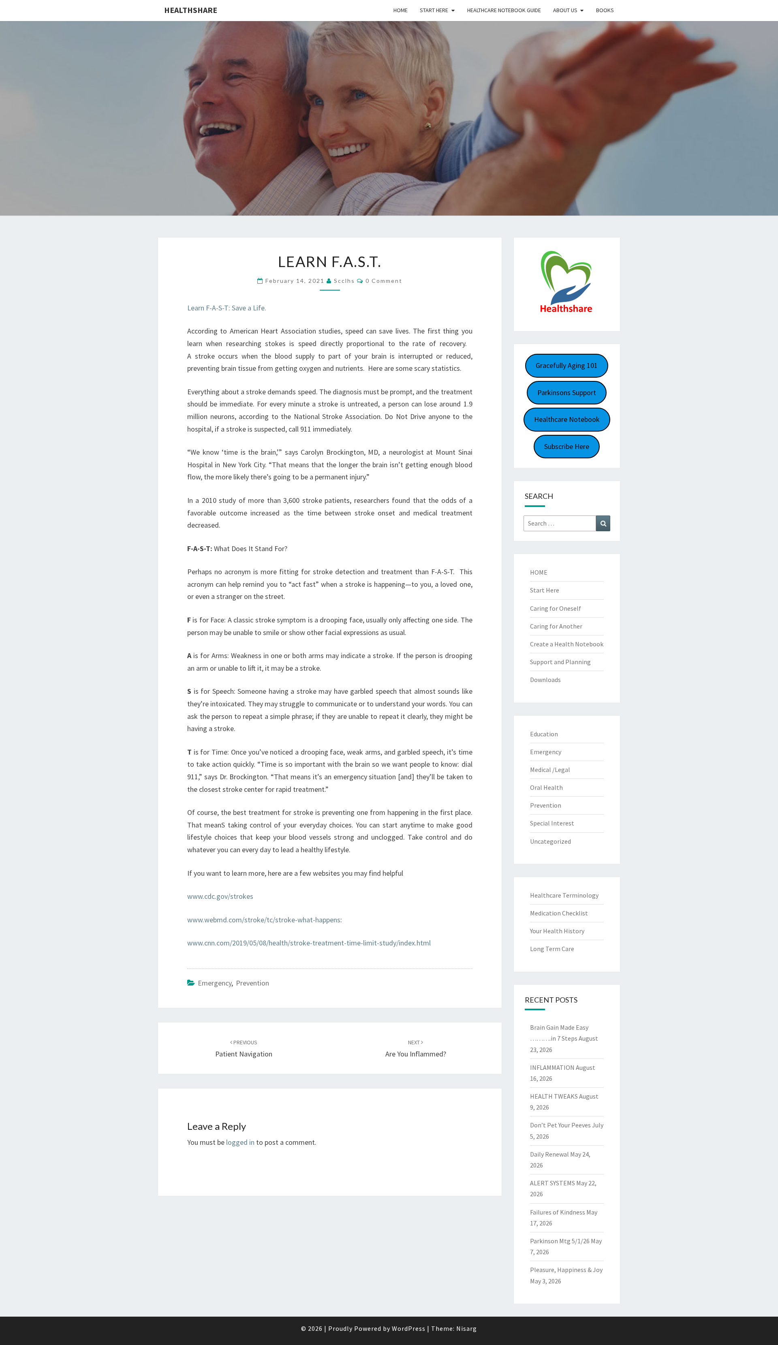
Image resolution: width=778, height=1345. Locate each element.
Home (400, 10)
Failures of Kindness (557, 1212)
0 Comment (383, 280)
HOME (538, 572)
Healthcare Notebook (567, 419)
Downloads (545, 680)
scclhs (344, 280)
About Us (565, 10)
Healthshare (190, 10)
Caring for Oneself (555, 608)
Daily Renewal (549, 1154)
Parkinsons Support (566, 392)
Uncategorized (550, 841)
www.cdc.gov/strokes (220, 896)
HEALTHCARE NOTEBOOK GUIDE (504, 10)
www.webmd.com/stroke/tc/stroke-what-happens (263, 919)
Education (544, 734)
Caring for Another (556, 626)
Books (605, 10)
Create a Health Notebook (566, 644)
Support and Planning (560, 662)
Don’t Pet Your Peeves (560, 1125)
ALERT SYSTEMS (552, 1183)
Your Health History (557, 931)
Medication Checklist (559, 913)
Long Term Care (552, 949)
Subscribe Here (566, 446)
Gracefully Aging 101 (567, 365)
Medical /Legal (550, 770)
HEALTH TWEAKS (554, 1096)
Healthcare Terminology (564, 895)
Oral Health (546, 787)
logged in (240, 1142)
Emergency (214, 983)
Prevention (252, 983)
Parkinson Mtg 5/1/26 (560, 1241)
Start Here (434, 10)
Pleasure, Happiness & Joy (566, 1270)
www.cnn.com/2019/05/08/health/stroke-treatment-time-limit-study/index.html (309, 942)
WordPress (408, 1328)
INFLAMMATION (552, 1067)
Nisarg (466, 1328)
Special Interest (552, 823)
